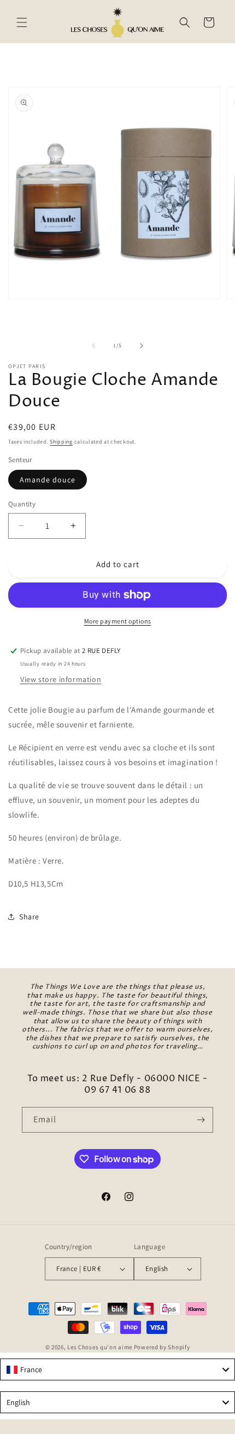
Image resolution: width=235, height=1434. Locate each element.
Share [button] (29, 917)
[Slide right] (142, 346)
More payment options (117, 621)
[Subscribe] (201, 1120)
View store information (60, 679)
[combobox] (117, 1369)
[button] (22, 22)
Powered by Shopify (162, 1347)
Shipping (61, 441)
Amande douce (47, 480)
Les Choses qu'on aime (99, 1347)
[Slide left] (93, 346)
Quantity (22, 504)
